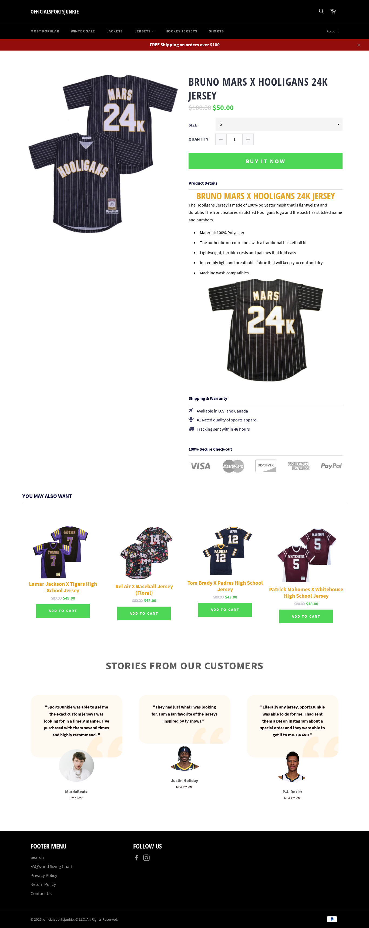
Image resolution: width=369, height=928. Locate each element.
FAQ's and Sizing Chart (52, 866)
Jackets (115, 31)
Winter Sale (83, 31)
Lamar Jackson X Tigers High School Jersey (63, 587)
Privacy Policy (44, 875)
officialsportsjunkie (55, 11)
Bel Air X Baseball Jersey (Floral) (144, 589)
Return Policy (43, 884)
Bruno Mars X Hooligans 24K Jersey (258, 88)
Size (193, 125)
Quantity (198, 139)
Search (37, 857)
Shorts (216, 31)
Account (332, 31)
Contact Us (41, 893)
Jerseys (143, 31)
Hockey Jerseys (181, 31)
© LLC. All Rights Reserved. (96, 919)
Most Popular (45, 31)
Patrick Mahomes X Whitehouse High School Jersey (306, 592)
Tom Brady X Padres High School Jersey (225, 586)
